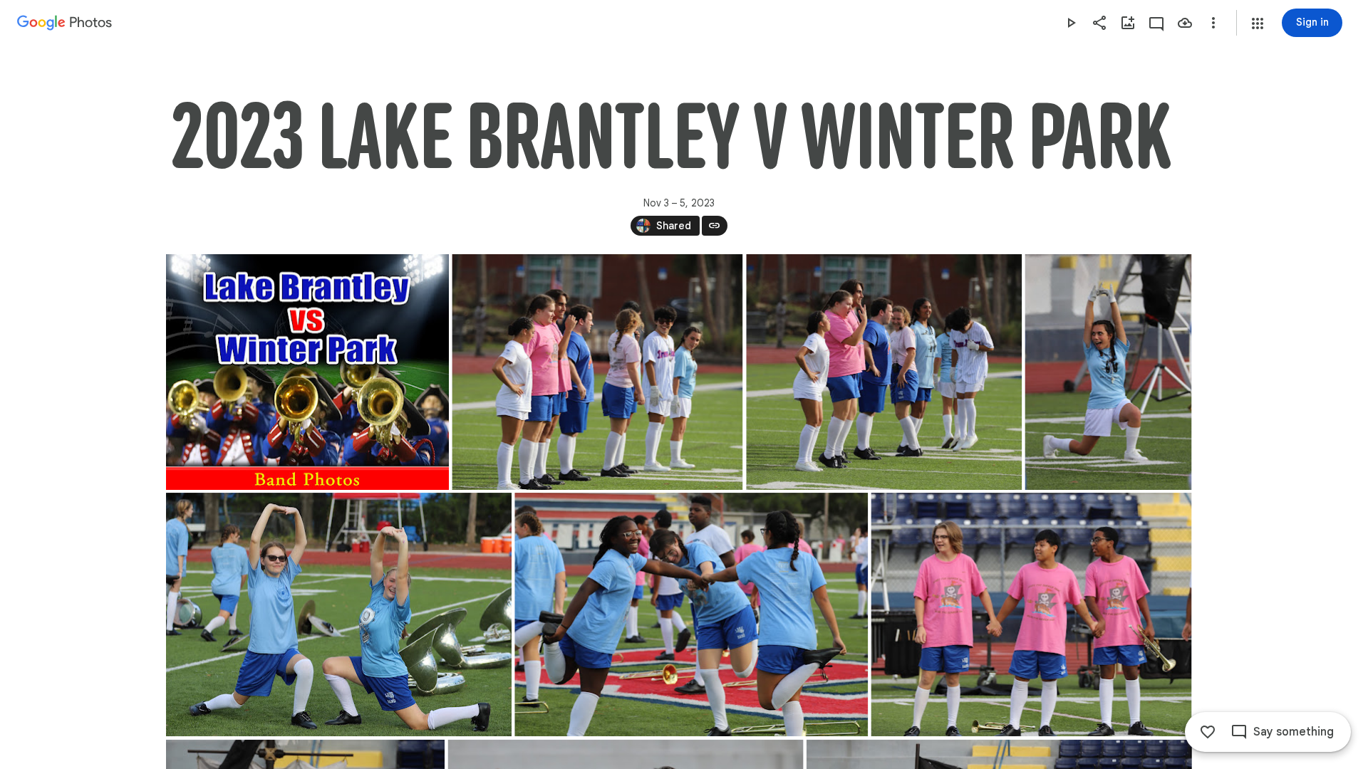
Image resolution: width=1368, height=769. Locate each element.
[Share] (1099, 23)
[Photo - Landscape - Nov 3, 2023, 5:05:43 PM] (339, 614)
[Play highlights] (1071, 23)
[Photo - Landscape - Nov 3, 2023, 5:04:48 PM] (597, 372)
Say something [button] (1293, 732)
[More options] (1213, 23)
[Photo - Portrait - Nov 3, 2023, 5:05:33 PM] (1108, 372)
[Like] (1207, 732)
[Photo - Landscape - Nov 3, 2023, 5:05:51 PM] (691, 614)
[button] (1257, 23)
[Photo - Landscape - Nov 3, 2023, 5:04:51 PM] (884, 372)
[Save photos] (1185, 23)
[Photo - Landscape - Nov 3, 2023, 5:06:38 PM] (1031, 614)
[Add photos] (1128, 23)
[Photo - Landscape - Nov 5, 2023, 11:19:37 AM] (307, 372)
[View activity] (1156, 23)
